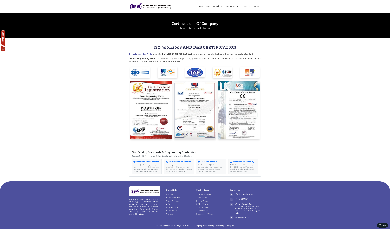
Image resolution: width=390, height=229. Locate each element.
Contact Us (245, 6)
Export (170, 204)
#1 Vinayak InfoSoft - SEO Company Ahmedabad (193, 226)
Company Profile (213, 6)
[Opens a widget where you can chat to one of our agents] (382, 225)
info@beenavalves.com (244, 194)
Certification (173, 207)
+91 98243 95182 (241, 199)
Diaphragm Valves (205, 214)
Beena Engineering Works (140, 54)
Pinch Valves (203, 211)
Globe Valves (203, 207)
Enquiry (255, 6)
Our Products (230, 6)
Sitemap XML (230, 226)
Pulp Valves (203, 201)
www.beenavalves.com (244, 217)
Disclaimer (219, 226)
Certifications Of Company (199, 28)
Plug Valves (203, 204)
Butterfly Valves (204, 194)
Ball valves (202, 198)
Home (200, 6)
